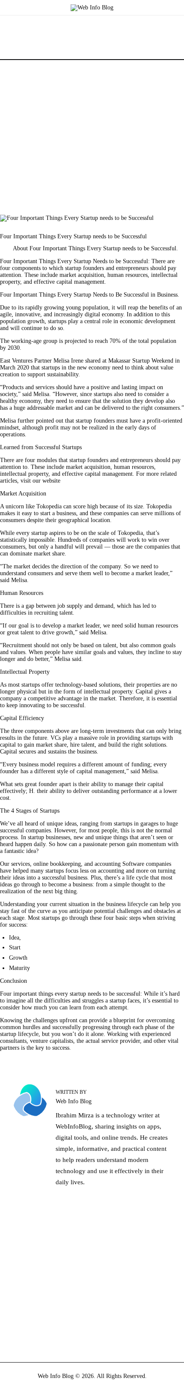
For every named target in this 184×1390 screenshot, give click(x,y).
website (51, 480)
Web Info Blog (56, 1376)
